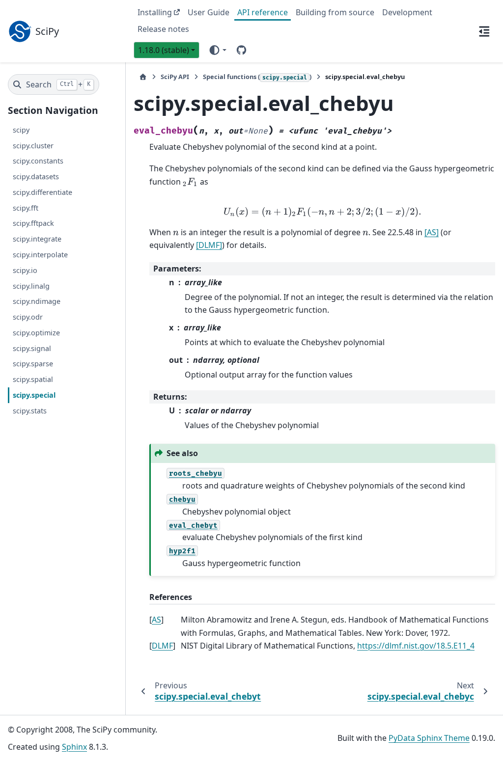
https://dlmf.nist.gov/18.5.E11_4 (416, 645)
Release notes (163, 29)
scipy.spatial (33, 379)
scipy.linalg (31, 286)
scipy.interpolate (40, 254)
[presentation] (190, 181)
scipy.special (34, 395)
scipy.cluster (33, 145)
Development (407, 12)
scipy (21, 130)
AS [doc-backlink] (156, 619)
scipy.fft (25, 208)
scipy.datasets (36, 176)
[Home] (143, 77)
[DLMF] (209, 245)
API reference (262, 12)
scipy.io (25, 270)
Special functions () (257, 76)
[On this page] (484, 31)
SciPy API (175, 76)
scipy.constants (38, 160)
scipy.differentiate (42, 192)
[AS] (431, 232)
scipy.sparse (33, 363)
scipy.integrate (37, 239)
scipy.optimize (36, 332)
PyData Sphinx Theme (429, 738)
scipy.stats (30, 410)
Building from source (335, 12)
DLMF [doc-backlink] (162, 645)
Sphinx (74, 746)
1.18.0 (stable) (163, 50)
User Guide (208, 12)
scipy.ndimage (36, 301)
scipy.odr (28, 317)
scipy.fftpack (33, 223)
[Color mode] (217, 50)
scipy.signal (32, 348)
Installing (155, 12)
